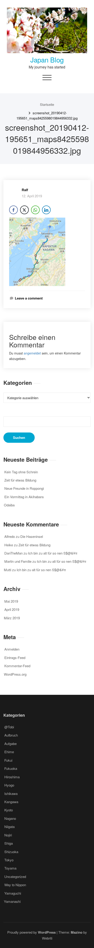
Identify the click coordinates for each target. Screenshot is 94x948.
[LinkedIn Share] (46, 210)
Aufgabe (10, 743)
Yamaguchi (12, 893)
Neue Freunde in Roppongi (24, 488)
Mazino (76, 932)
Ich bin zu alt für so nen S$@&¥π (52, 553)
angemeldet (32, 353)
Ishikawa (11, 793)
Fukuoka (10, 768)
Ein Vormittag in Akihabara (24, 496)
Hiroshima (12, 776)
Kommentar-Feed (17, 665)
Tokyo (8, 859)
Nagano (10, 818)
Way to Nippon (15, 884)
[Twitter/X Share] (24, 210)
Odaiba (9, 505)
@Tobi (9, 726)
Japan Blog (47, 59)
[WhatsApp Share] (35, 210)
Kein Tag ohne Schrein (21, 471)
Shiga (8, 843)
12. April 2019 (32, 195)
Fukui (8, 760)
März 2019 (12, 617)
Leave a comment (29, 298)
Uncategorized (15, 876)
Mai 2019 (11, 601)
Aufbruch (11, 735)
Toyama (10, 868)
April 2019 (11, 609)
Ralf (25, 189)
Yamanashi (12, 901)
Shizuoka (11, 851)
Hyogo (9, 785)
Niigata (9, 826)
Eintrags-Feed (14, 657)
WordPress (47, 932)
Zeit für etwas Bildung (20, 480)
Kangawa (11, 801)
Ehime (9, 751)
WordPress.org (15, 674)
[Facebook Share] (13, 210)
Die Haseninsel (31, 536)
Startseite (47, 104)
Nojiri (8, 835)
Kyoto (8, 809)
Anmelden (11, 649)
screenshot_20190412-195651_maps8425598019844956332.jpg (47, 115)
